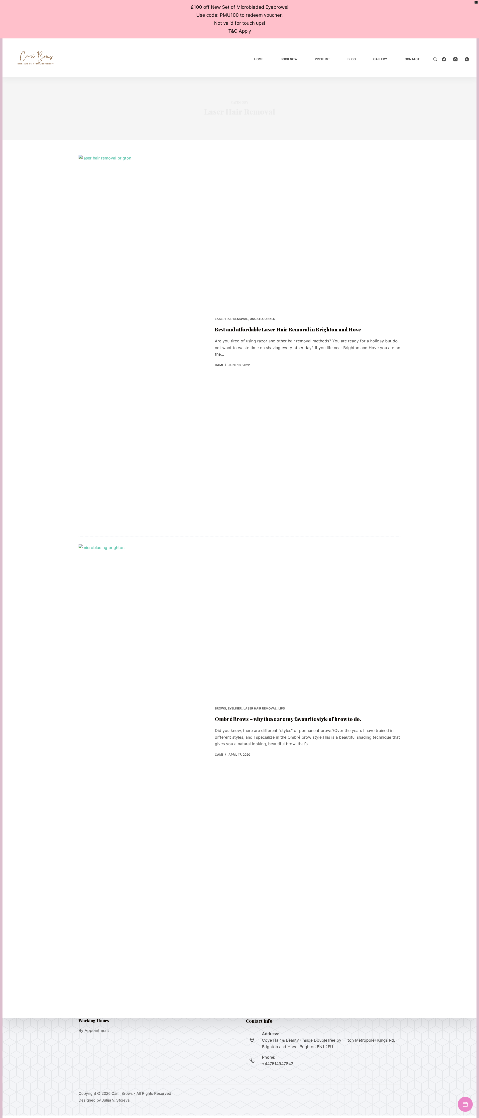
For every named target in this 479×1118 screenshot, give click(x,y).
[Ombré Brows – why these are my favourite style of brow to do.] (143, 731)
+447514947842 (277, 1063)
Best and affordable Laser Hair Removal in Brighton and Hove (288, 329)
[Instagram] (455, 59)
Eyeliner (235, 708)
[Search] (435, 59)
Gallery (380, 59)
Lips (281, 708)
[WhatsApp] (467, 59)
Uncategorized (262, 319)
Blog (352, 59)
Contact (412, 59)
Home (258, 59)
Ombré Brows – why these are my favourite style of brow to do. (288, 718)
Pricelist (322, 59)
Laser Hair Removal (231, 319)
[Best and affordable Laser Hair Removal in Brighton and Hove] (143, 342)
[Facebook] (444, 59)
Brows (220, 708)
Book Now (289, 59)
